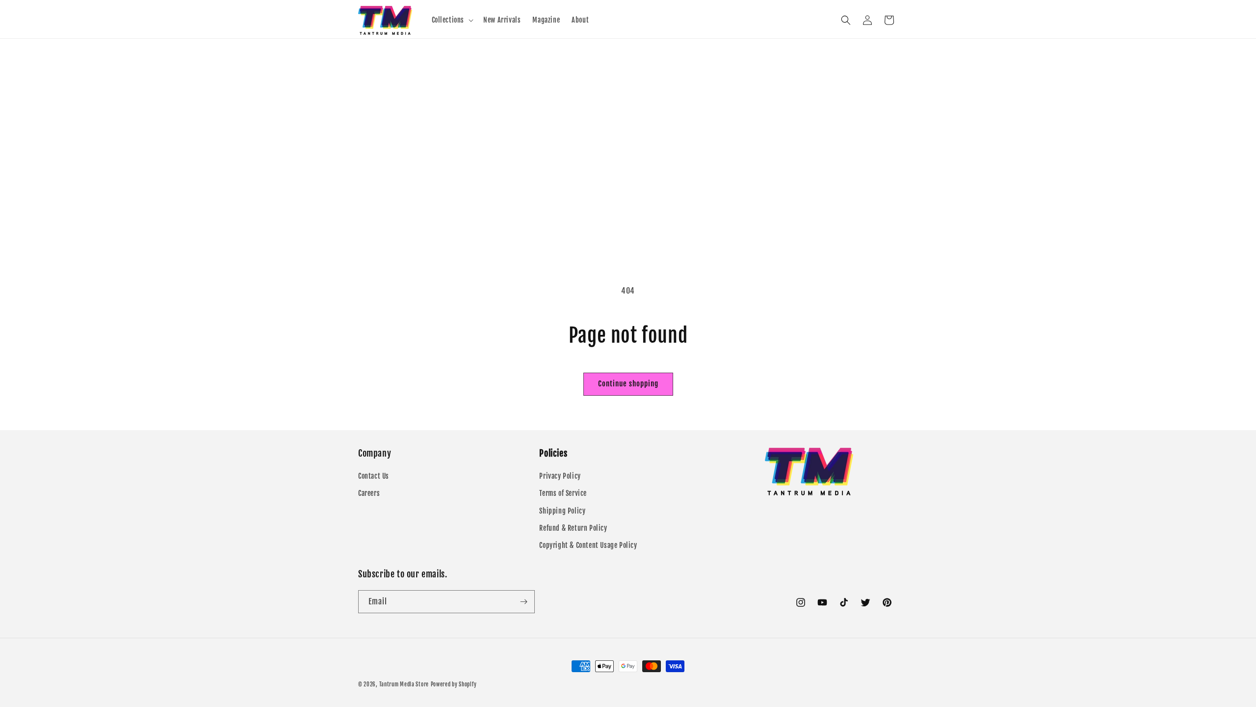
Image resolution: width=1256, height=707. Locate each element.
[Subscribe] (523, 601)
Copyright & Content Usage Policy (588, 545)
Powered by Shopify (454, 684)
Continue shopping (628, 383)
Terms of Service (563, 493)
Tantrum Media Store (404, 684)
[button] (452, 20)
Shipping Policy (562, 511)
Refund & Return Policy (573, 528)
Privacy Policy (559, 476)
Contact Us (373, 476)
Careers (369, 493)
